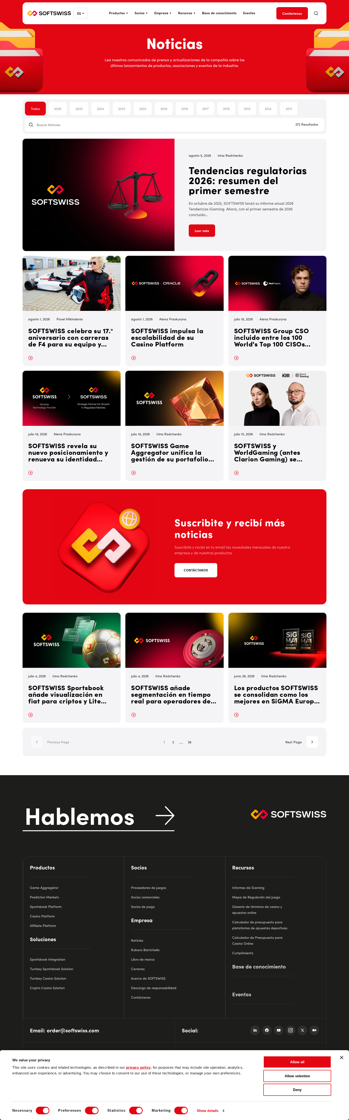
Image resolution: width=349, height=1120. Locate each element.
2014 (268, 108)
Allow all (297, 1062)
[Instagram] (290, 1030)
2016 (226, 108)
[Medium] (314, 1030)
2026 (57, 108)
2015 (247, 108)
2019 (163, 108)
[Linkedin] (255, 1030)
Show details (207, 1111)
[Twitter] (302, 1030)
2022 (142, 108)
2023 (121, 108)
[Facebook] (267, 1030)
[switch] (92, 1110)
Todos (35, 108)
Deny (297, 1090)
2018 (184, 108)
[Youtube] (278, 1030)
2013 (289, 108)
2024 (100, 108)
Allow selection (297, 1076)
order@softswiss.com (73, 1030)
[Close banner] (341, 1057)
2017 (205, 108)
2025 (79, 108)
